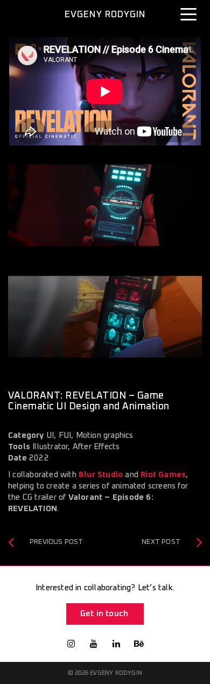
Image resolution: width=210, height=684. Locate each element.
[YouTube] (93, 643)
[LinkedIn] (116, 643)
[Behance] (139, 643)
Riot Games (163, 475)
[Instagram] (71, 643)
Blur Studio (101, 475)
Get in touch (104, 614)
